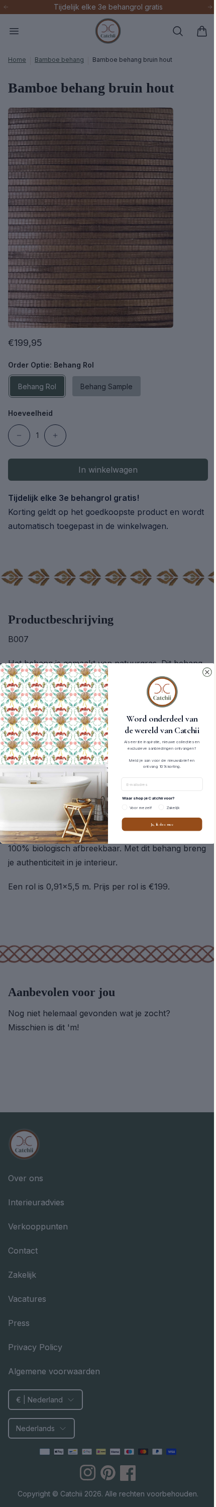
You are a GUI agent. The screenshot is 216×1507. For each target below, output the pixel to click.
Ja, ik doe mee (158, 824)
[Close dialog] (203, 672)
